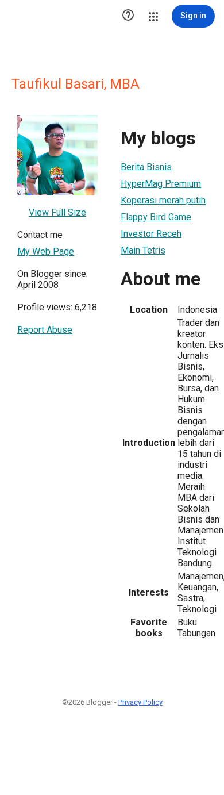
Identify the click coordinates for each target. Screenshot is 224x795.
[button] (128, 16)
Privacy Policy (140, 702)
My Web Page (45, 251)
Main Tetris (143, 250)
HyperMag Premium (161, 183)
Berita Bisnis (146, 167)
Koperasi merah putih (163, 200)
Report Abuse (44, 329)
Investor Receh (151, 233)
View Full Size (57, 212)
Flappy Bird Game (156, 217)
